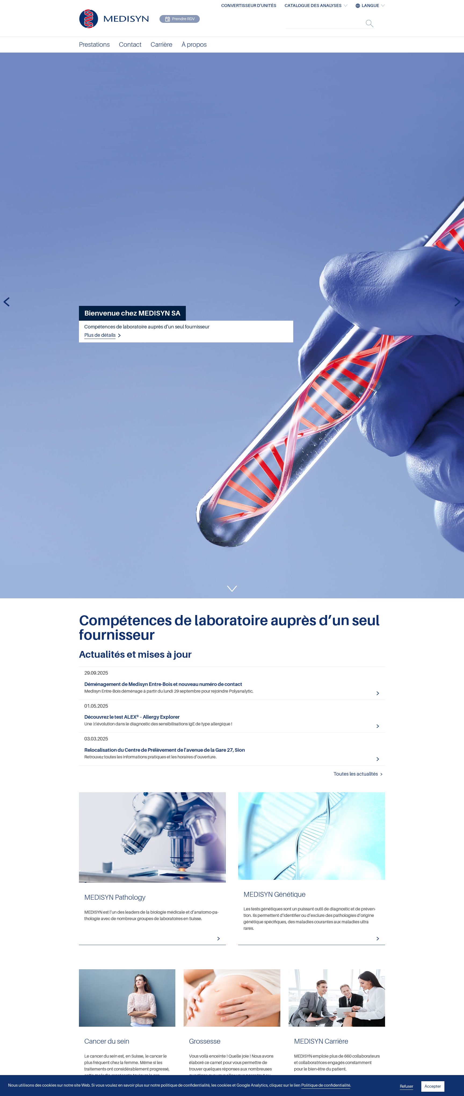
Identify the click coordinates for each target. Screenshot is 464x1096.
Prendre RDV (183, 19)
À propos (194, 44)
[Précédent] (6, 302)
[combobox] (336, 23)
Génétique (311, 868)
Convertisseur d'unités (248, 5)
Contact (130, 44)
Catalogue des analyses (313, 5)
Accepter (433, 1086)
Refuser (406, 1086)
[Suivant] (457, 302)
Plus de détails (99, 335)
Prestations (94, 44)
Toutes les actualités (356, 774)
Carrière (161, 44)
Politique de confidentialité (325, 1085)
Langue (370, 5)
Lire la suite (232, 683)
